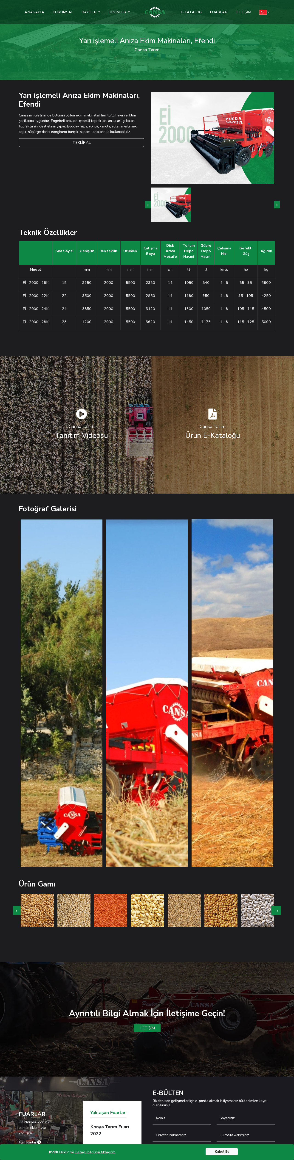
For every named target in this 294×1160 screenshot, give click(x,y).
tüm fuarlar (28, 1142)
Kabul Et (222, 1151)
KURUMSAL (63, 12)
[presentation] (148, 204)
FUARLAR (218, 12)
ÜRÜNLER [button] (117, 12)
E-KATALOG (191, 12)
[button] (264, 12)
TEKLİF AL (82, 142)
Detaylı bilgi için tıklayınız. (95, 1152)
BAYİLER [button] (89, 12)
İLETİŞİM (243, 12)
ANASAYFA (34, 12)
